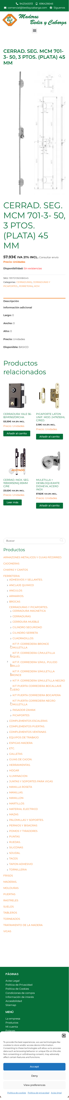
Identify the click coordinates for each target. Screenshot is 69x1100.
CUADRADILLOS (23, 638)
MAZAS (13, 814)
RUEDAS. (15, 842)
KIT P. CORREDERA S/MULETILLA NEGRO (39, 680)
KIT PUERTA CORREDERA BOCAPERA (37, 695)
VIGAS (7, 931)
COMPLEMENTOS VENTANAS (27, 731)
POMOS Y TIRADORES (23, 831)
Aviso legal (56, 1092)
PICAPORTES (21, 715)
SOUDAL (14, 853)
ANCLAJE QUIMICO (21, 585)
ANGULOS (15, 590)
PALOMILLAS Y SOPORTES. (26, 819)
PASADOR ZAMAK (24, 709)
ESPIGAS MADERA (21, 743)
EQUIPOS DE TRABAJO (24, 737)
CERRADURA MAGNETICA (29, 610)
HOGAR (14, 770)
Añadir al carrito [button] (17, 433)
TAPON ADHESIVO (21, 864)
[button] (63, 1035)
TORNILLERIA (18, 869)
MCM (36, 286)
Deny (34, 1075)
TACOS (13, 858)
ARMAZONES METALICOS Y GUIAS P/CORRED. (32, 557)
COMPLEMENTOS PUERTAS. (27, 726)
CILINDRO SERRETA (25, 632)
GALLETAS (15, 753)
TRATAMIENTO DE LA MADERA (23, 925)
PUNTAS (14, 836)
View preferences (34, 1085)
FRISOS (8, 875)
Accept (34, 1066)
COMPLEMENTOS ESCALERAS (28, 720)
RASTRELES (10, 900)
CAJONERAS (11, 563)
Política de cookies (16, 1092)
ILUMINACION (18, 776)
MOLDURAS (11, 888)
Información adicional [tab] (17, 307)
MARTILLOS (16, 803)
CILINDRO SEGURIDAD (27, 627)
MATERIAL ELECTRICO (23, 809)
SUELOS (8, 906)
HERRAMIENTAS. (19, 764)
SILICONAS (16, 847)
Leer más (12, 502)
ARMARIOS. (16, 596)
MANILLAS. (16, 792)
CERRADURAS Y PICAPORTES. (28, 607)
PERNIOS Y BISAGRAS (23, 825)
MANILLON (16, 798)
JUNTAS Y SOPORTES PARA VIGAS (31, 781)
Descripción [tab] (11, 301)
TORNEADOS (11, 918)
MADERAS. (10, 881)
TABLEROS (10, 912)
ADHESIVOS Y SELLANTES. (26, 579)
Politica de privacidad (38, 1092)
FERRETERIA (11, 576)
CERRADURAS (22, 616)
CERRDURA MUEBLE (26, 621)
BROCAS (14, 601)
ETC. (12, 748)
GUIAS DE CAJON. (20, 759)
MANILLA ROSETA (20, 786)
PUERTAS (9, 894)
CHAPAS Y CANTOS (15, 569)
